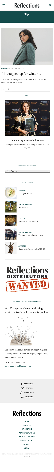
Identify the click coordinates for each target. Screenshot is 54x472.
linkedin (29, 397)
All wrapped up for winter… (21, 74)
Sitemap (27, 448)
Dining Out (22, 190)
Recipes (21, 218)
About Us (27, 425)
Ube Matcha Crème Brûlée (28, 221)
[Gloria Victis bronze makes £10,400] (11, 248)
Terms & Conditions (27, 437)
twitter (29, 388)
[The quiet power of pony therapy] (11, 234)
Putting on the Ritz (25, 194)
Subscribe (27, 429)
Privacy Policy (27, 440)
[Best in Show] (11, 206)
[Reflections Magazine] (27, 5)
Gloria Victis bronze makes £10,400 (31, 249)
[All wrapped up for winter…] (27, 46)
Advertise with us (27, 433)
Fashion (4, 68)
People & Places (25, 204)
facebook (28, 384)
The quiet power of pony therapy (30, 235)
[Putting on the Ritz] (11, 193)
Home (27, 421)
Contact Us (27, 444)
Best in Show (23, 207)
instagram (29, 392)
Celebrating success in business (27, 140)
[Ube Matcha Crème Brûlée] (11, 220)
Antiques (22, 246)
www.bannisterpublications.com (18, 366)
